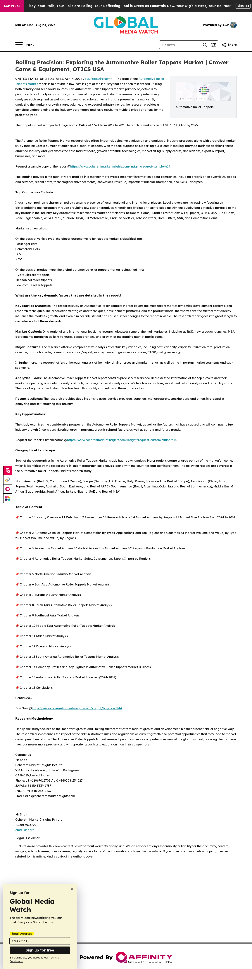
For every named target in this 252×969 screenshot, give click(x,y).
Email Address (21, 933)
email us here (24, 830)
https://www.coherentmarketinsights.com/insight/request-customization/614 (122, 440)
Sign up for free (40, 950)
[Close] (72, 889)
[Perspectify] (8, 479)
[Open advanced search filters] (213, 45)
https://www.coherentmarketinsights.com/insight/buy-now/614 (77, 708)
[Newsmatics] (8, 498)
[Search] (204, 45)
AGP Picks (12, 6)
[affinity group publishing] (8, 489)
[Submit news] (8, 470)
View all (243, 6)
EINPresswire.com (97, 79)
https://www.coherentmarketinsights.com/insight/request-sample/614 (120, 166)
